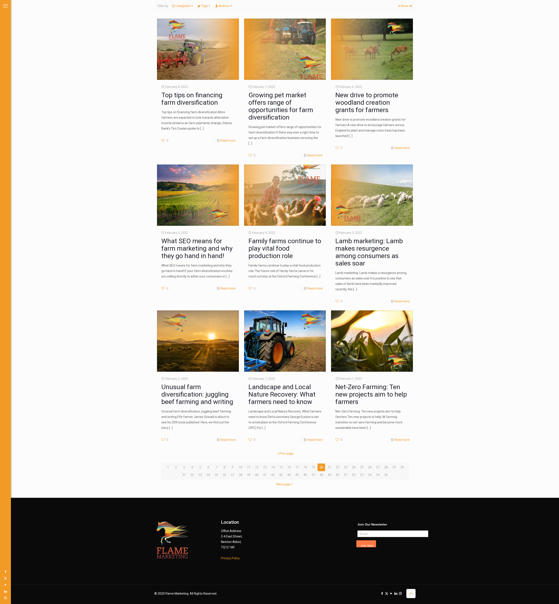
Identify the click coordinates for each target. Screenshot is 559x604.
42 (273, 475)
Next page (283, 484)
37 (232, 475)
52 (353, 475)
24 (353, 467)
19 (313, 467)
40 (257, 475)
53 (362, 475)
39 (248, 475)
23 (345, 467)
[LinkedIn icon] (5, 591)
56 (386, 475)
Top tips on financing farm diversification (192, 98)
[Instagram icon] (5, 598)
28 (386, 467)
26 (370, 467)
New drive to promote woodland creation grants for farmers (366, 102)
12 (257, 467)
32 (192, 475)
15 (281, 467)
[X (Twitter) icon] (5, 578)
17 (297, 467)
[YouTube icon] (5, 585)
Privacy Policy (230, 558)
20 (321, 467)
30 (402, 467)
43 (281, 475)
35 (216, 475)
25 (362, 467)
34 (208, 475)
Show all (406, 6)
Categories (182, 6)
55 (378, 475)
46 (305, 475)
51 (345, 475)
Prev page (286, 453)
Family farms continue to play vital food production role (284, 248)
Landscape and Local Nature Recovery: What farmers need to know (282, 394)
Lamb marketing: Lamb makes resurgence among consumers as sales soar (369, 252)
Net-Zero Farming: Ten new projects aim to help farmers (371, 394)
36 (224, 475)
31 (184, 475)
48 (321, 475)
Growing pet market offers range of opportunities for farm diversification (280, 106)
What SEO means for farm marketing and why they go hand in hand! (197, 248)
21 (329, 467)
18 (305, 467)
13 (265, 467)
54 (370, 475)
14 (273, 467)
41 (265, 475)
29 (394, 467)
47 (313, 475)
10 (240, 467)
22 (337, 467)
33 (200, 475)
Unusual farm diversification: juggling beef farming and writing (197, 394)
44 (289, 475)
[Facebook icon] (5, 571)
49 (329, 475)
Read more (228, 140)
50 (337, 475)
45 (297, 475)
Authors (224, 6)
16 (289, 467)
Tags (204, 6)
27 (378, 467)
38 (240, 475)
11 (248, 467)
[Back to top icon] (411, 593)
